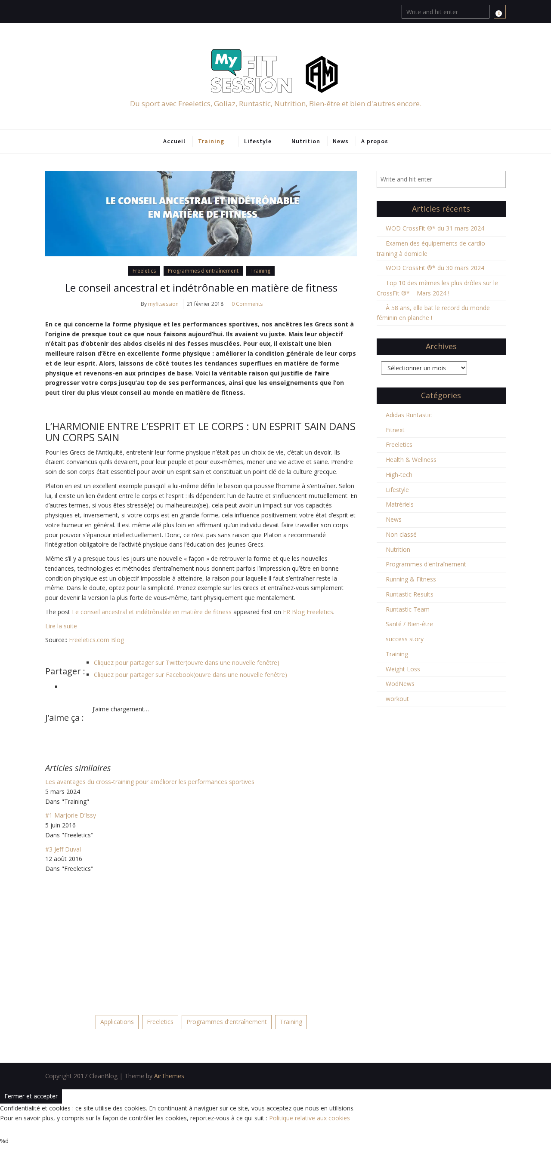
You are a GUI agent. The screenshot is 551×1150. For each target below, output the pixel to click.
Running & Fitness (411, 579)
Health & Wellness (411, 459)
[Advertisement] (201, 938)
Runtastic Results (409, 594)
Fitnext (395, 430)
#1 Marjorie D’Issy (70, 815)
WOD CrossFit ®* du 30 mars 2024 (435, 268)
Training (211, 141)
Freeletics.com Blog (96, 640)
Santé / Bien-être (409, 624)
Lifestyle (258, 141)
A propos (374, 141)
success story (405, 639)
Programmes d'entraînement (203, 270)
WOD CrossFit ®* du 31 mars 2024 (435, 228)
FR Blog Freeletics (308, 612)
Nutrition (305, 141)
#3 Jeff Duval (63, 849)
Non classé (401, 534)
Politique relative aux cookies (309, 1118)
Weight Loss (403, 669)
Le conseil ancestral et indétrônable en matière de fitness (201, 287)
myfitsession (163, 303)
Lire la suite (61, 626)
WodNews (400, 684)
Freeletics (144, 270)
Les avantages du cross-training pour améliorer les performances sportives (149, 782)
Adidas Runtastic (409, 415)
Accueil (174, 141)
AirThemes (169, 1076)
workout (397, 699)
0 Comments (247, 303)
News (341, 141)
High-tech (399, 474)
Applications (117, 1022)
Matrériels (400, 504)
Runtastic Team (408, 609)
